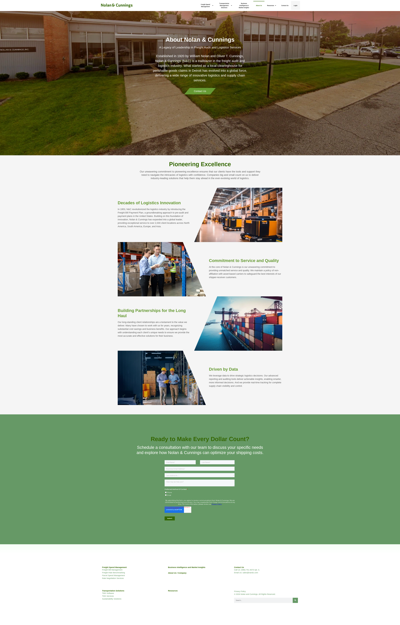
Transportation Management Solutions (224, 5)
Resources (270, 5)
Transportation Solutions (113, 591)
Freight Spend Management (205, 5)
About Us (259, 5)
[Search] (295, 600)
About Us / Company (177, 573)
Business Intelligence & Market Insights (244, 5)
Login (295, 5)
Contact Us (284, 5)
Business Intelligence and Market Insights (186, 567)
